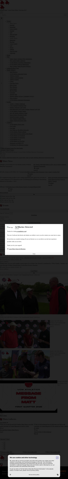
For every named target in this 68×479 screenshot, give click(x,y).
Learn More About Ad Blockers (17, 249)
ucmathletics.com (21, 231)
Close (34, 253)
